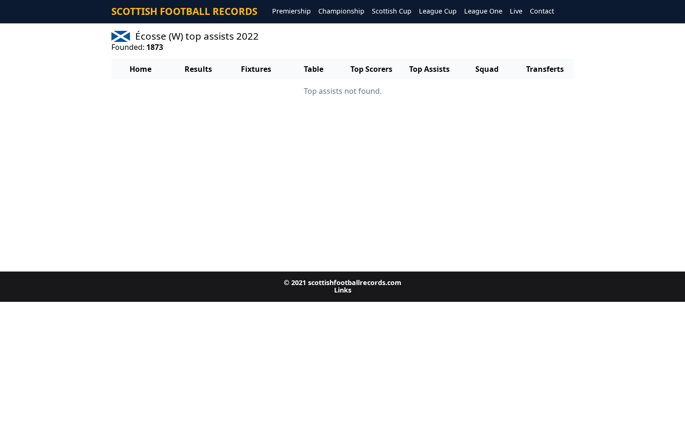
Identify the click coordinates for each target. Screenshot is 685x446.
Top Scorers (371, 69)
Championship (341, 11)
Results (198, 69)
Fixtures (256, 69)
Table (313, 69)
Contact (542, 11)
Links (342, 290)
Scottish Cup (391, 11)
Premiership (291, 11)
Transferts (545, 69)
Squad (487, 69)
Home (140, 69)
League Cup (438, 11)
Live (516, 11)
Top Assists (429, 69)
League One (483, 11)
